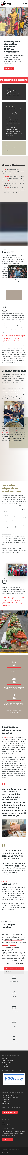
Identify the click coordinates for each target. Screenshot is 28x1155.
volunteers (7, 737)
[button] (26, 3)
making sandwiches (9, 937)
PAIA (3, 1122)
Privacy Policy (6, 1124)
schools (9, 432)
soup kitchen (10, 346)
